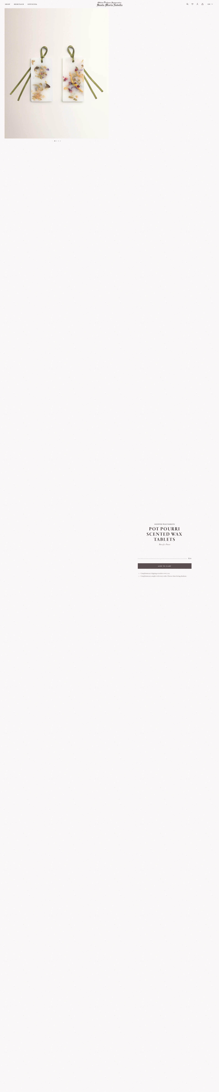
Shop (7, 4)
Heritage (19, 4)
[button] (55, 141)
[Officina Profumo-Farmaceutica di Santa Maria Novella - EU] (109, 4)
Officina (32, 4)
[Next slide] (60, 141)
